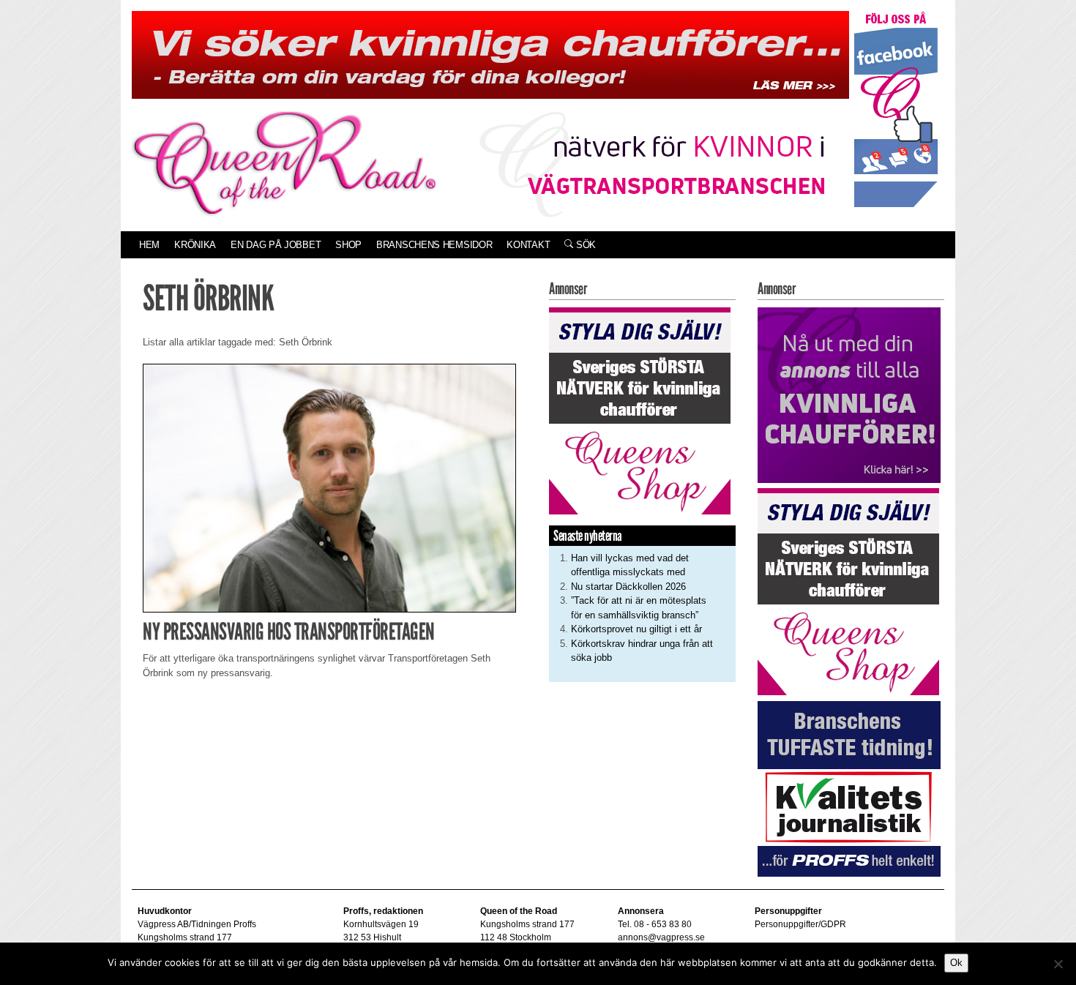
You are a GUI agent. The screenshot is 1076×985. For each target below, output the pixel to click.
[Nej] (1057, 963)
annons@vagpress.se (661, 937)
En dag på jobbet (276, 244)
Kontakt (528, 244)
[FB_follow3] (896, 108)
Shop (348, 244)
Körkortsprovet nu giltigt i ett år (636, 628)
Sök (584, 244)
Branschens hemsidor (434, 244)
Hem (149, 244)
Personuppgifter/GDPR (800, 924)
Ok (956, 962)
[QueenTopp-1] (490, 53)
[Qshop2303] (640, 409)
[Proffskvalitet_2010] (849, 787)
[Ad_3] (849, 394)
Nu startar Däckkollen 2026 (628, 586)
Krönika (195, 244)
